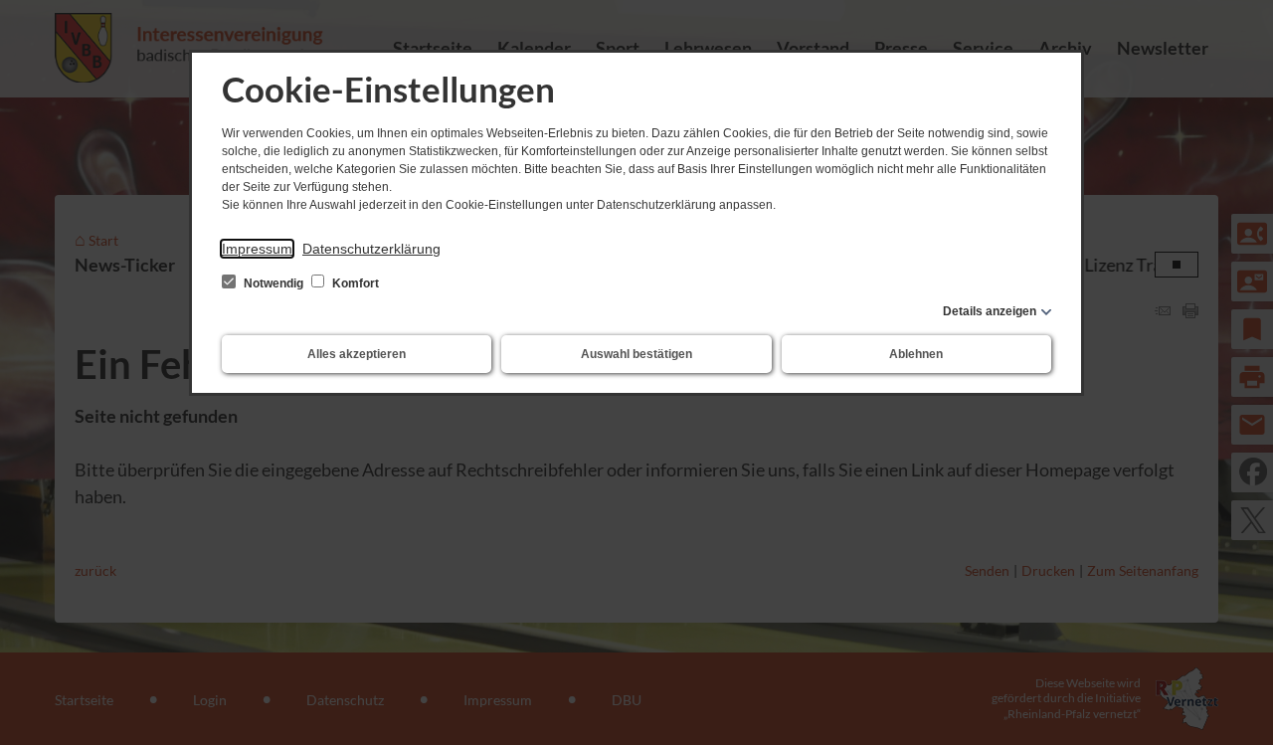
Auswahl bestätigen (636, 354)
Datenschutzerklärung (371, 249)
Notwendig (273, 283)
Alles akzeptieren (356, 354)
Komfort (354, 283)
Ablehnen (916, 354)
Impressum (257, 249)
